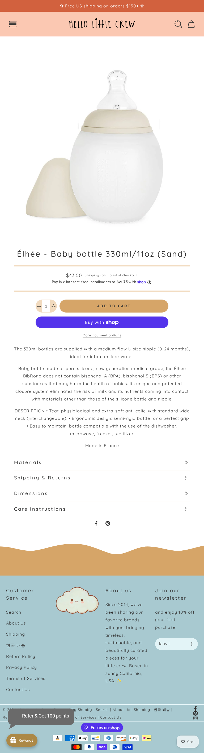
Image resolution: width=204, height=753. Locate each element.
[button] (13, 24)
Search (13, 612)
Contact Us (18, 689)
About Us (16, 623)
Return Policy (20, 656)
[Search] (178, 24)
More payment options (102, 335)
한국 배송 (16, 645)
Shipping (92, 275)
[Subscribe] (192, 644)
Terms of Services (25, 678)
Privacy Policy (21, 667)
